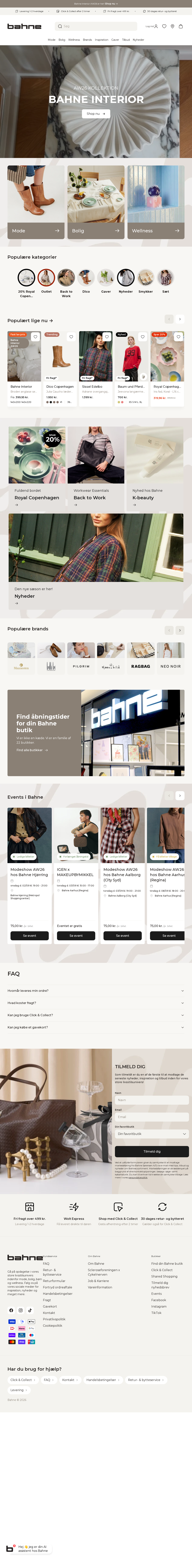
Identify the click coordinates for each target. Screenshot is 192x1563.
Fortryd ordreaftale (57, 1287)
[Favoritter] (164, 26)
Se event (29, 935)
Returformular (54, 1281)
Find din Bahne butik (167, 1263)
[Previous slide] (169, 319)
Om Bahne (96, 1263)
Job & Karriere (98, 1281)
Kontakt (49, 1313)
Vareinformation (100, 1287)
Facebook (158, 1300)
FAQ (46, 1263)
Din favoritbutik (124, 1126)
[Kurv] (180, 26)
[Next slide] (180, 319)
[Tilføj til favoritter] (35, 336)
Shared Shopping (164, 1276)
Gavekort (50, 1306)
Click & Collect (162, 1270)
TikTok (156, 1313)
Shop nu (93, 114)
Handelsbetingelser (58, 1294)
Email (118, 1109)
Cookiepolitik (52, 1325)
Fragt (47, 1300)
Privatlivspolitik (54, 1319)
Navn (118, 1093)
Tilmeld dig (151, 1151)
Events (156, 1294)
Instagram (158, 1306)
